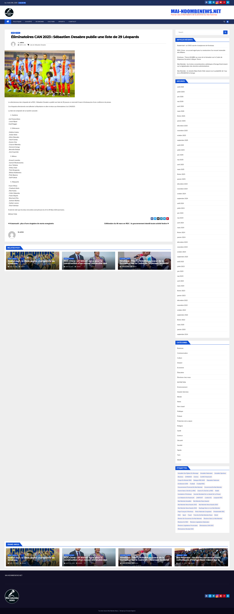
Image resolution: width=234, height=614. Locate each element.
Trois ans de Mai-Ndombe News (203, 515)
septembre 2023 (182, 257)
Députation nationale (213, 480)
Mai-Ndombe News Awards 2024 (187, 508)
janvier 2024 (181, 237)
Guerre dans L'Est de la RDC (187, 490)
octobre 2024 (181, 193)
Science (180, 435)
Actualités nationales (206, 473)
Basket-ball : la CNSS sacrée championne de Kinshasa (31, 262)
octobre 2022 (181, 310)
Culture (51, 21)
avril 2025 (180, 164)
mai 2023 (180, 276)
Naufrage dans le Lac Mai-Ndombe (209, 508)
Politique (17, 21)
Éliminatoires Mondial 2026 (186, 529)
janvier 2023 (181, 295)
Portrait (179, 416)
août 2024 (180, 203)
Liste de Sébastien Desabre (38, 45)
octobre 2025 (181, 135)
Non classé (181, 406)
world (216, 515)
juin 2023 (180, 271)
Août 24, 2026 (14, 563)
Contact (72, 21)
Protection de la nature (184, 421)
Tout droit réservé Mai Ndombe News (108, 611)
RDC (179, 515)
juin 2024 (180, 213)
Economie (40, 21)
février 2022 (181, 320)
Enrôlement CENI (183, 483)
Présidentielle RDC (219, 511)
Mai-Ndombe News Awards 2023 (208, 504)
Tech (178, 455)
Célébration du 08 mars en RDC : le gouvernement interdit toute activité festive (135, 223)
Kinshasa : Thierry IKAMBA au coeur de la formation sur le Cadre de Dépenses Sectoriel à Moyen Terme (144, 263)
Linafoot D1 (208, 497)
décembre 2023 (182, 242)
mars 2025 (180, 169)
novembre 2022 (182, 305)
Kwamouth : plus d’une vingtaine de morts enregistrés (32, 223)
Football (192, 483)
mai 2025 (180, 159)
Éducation (180, 372)
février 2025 (181, 174)
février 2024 (181, 232)
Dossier (179, 363)
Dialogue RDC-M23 (199, 480)
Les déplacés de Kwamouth (186, 497)
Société (28, 21)
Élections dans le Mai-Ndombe (213, 518)
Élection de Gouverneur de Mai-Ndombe (190, 518)
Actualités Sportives (220, 473)
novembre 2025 (182, 130)
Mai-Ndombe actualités (184, 501)
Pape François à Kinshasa (185, 511)
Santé (179, 431)
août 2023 (180, 261)
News (13, 32)
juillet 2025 (181, 150)
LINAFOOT (199, 497)
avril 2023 (180, 281)
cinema (196, 477)
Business (180, 348)
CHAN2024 (188, 477)
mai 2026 (180, 101)
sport (184, 515)
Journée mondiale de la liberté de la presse (207, 494)
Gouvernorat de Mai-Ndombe (213, 487)
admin (22, 42)
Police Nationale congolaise (203, 511)
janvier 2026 (181, 121)
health (217, 490)
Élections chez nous (184, 377)
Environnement (182, 387)
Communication (182, 353)
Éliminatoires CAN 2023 (206, 525)
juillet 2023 (181, 266)
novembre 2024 (182, 189)
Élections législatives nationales (199, 522)
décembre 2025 (182, 126)
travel (189, 515)
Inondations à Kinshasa (184, 494)
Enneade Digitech (130, 611)
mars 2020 (180, 324)
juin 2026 (180, 96)
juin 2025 (180, 155)
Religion (180, 426)
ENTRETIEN (181, 382)
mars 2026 (180, 111)
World (179, 460)
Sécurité (180, 440)
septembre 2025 (182, 140)
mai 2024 (180, 218)
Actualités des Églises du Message (188, 473)
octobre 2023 (181, 252)
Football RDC (201, 483)
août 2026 (180, 87)
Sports (61, 21)
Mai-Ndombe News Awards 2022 (187, 504)
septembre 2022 (182, 315)
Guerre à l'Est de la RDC (205, 490)
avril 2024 (180, 223)
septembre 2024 (182, 198)
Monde (179, 397)
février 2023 (181, 290)
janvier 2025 (181, 179)
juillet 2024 (181, 208)
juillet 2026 (181, 92)
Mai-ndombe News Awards (201, 501)
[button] (224, 21)
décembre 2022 (182, 300)
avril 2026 (180, 106)
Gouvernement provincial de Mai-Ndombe (190, 487)
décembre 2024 (182, 184)
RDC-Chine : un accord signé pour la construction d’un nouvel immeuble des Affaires (85, 263)
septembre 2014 (182, 334)
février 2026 (181, 116)
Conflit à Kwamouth (206, 477)
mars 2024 (180, 227)
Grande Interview (183, 392)
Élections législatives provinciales (188, 525)
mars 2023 (180, 286)
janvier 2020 (181, 329)
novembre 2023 (182, 247)
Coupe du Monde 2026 (184, 480)
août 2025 (180, 145)
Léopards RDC (218, 497)
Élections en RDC (183, 522)
